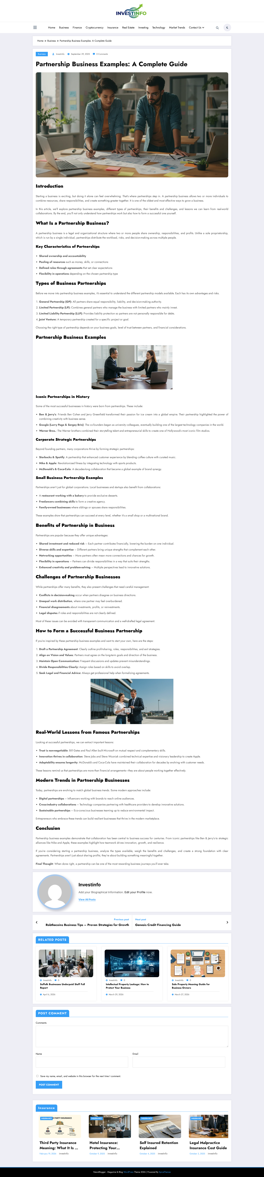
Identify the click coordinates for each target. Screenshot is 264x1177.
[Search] (217, 28)
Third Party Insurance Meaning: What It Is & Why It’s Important (56, 1145)
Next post (140, 919)
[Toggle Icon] (35, 28)
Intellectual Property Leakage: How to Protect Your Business (127, 986)
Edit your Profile (135, 892)
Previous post (121, 919)
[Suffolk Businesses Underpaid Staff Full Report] (66, 963)
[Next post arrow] (227, 922)
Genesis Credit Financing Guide (158, 925)
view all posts (87, 899)
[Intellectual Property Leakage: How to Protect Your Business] (132, 963)
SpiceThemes (165, 1171)
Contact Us (195, 28)
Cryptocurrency (94, 28)
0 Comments (102, 54)
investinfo (60, 54)
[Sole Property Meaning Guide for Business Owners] (198, 963)
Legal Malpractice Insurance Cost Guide (205, 1145)
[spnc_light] (227, 27)
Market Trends (177, 28)
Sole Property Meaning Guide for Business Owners (191, 986)
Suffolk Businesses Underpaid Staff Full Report (62, 986)
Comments (41, 1023)
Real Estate (128, 28)
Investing (143, 28)
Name (39, 1054)
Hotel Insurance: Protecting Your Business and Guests (104, 1145)
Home (51, 28)
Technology (158, 28)
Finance (77, 28)
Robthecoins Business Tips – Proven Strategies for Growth (87, 925)
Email (135, 1054)
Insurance (112, 28)
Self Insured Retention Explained (156, 1145)
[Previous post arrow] (37, 922)
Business (64, 28)
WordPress (128, 1171)
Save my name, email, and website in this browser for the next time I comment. (80, 1076)
